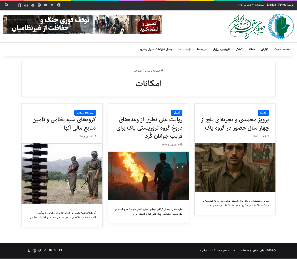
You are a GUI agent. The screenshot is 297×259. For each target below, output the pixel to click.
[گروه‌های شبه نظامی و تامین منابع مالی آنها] (62, 173)
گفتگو (239, 49)
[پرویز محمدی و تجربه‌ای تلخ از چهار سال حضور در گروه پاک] (235, 167)
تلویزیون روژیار (221, 49)
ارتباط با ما (185, 49)
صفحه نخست (282, 49)
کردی (291, 5)
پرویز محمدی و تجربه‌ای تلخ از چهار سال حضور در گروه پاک (235, 123)
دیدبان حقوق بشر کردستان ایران (217, 251)
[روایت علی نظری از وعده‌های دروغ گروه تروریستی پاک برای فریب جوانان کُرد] (148, 176)
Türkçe (282, 5)
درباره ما (202, 49)
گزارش (264, 49)
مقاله (252, 49)
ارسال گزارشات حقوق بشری (156, 49)
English (271, 5)
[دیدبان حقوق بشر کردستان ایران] (261, 26)
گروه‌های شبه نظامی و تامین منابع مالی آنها (64, 123)
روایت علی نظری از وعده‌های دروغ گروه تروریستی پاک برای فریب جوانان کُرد (149, 128)
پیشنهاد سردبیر (85, 113)
